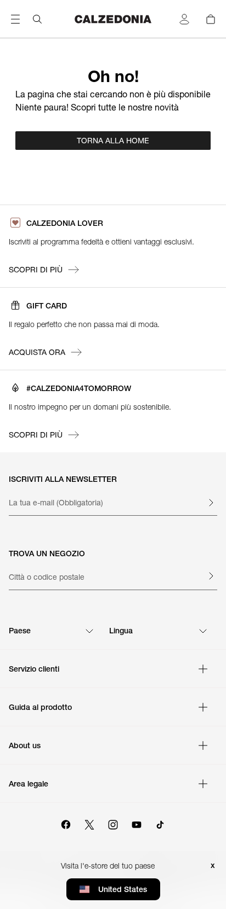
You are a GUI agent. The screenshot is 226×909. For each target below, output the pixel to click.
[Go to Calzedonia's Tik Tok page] (160, 823)
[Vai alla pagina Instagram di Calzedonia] (113, 823)
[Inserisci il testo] (210, 502)
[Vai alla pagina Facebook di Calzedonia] (66, 823)
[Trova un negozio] (210, 575)
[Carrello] (210, 19)
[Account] (184, 19)
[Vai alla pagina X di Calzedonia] (89, 823)
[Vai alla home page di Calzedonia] (113, 19)
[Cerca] (37, 19)
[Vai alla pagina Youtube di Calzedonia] (137, 823)
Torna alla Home (113, 140)
